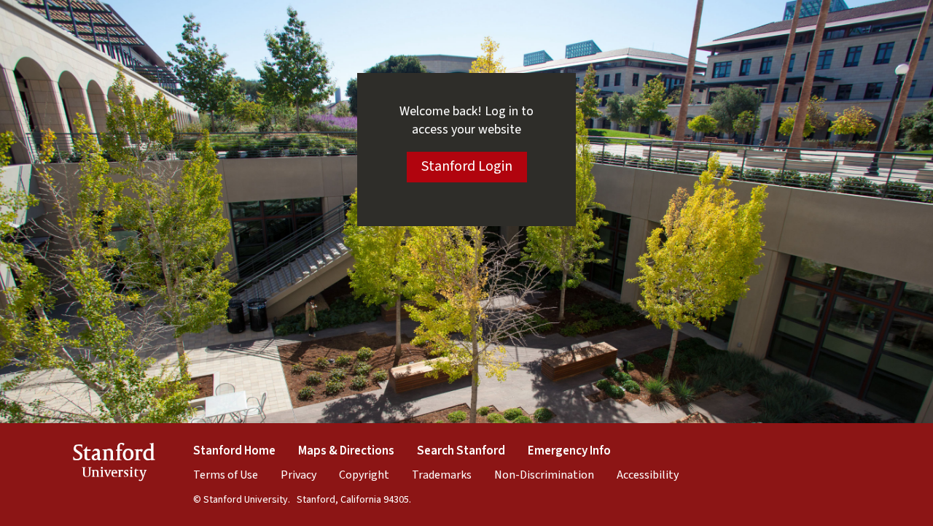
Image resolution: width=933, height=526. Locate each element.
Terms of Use (225, 475)
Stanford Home (234, 451)
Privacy (298, 475)
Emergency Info (569, 451)
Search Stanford (461, 451)
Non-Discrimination (544, 475)
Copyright (364, 475)
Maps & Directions (346, 451)
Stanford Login (466, 166)
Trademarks (442, 475)
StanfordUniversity (114, 464)
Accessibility (648, 475)
